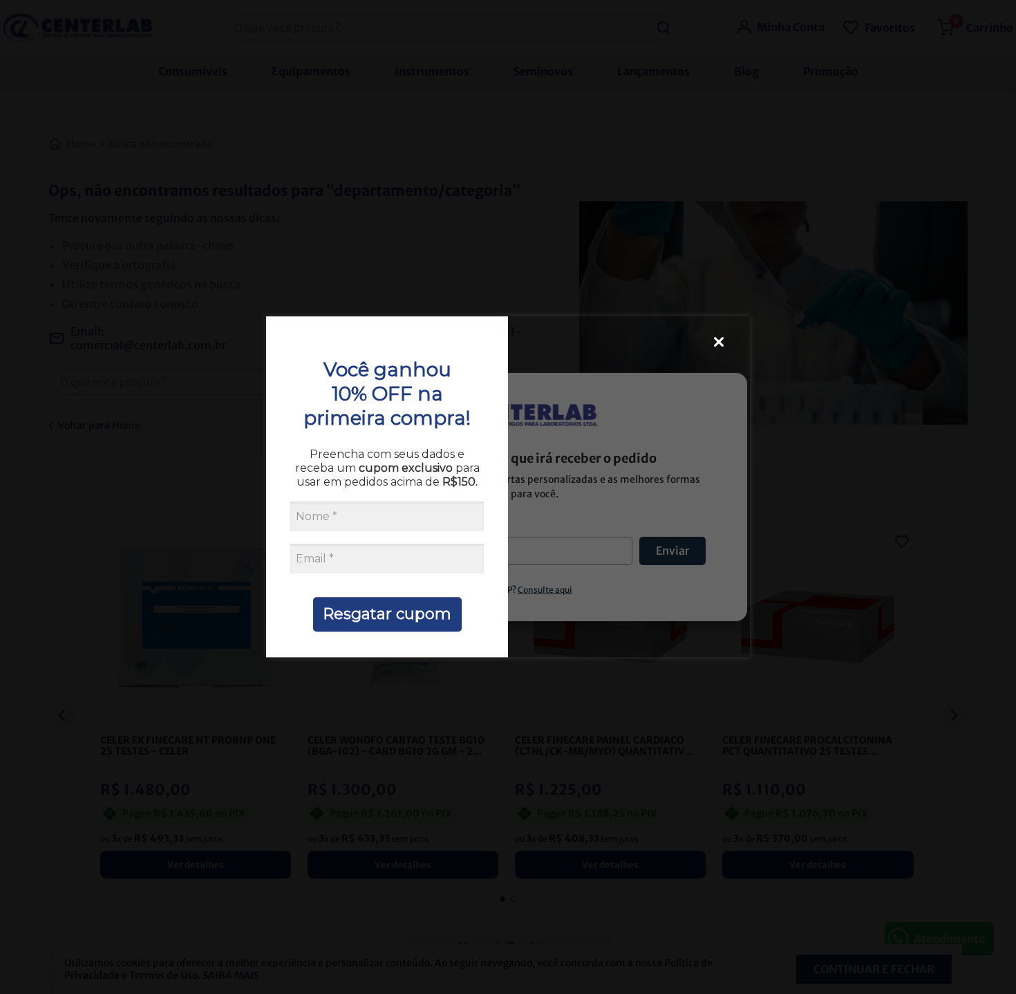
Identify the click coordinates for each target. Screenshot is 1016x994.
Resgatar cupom (387, 614)
